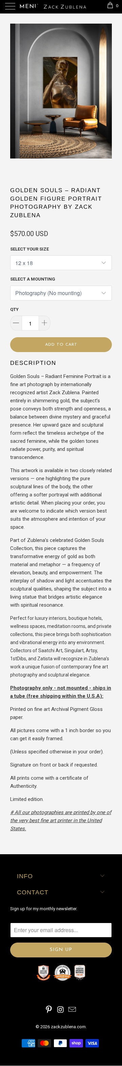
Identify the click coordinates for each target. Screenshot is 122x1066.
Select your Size (29, 249)
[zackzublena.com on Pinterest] (49, 1010)
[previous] (16, 100)
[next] (105, 100)
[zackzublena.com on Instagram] (61, 1010)
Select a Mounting (32, 279)
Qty (14, 309)
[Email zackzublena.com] (72, 1010)
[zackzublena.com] (61, 6)
